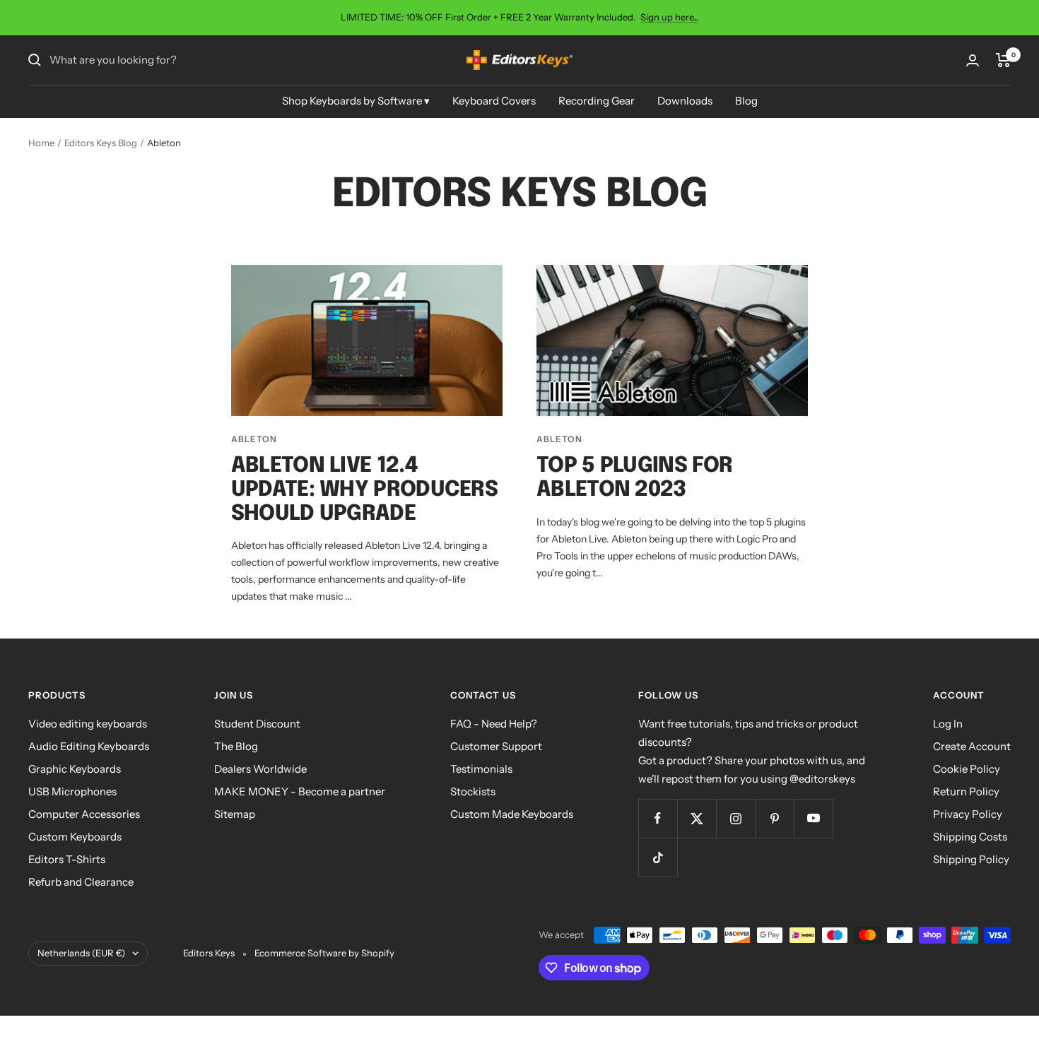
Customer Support (496, 746)
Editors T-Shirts (66, 859)
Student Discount (257, 723)
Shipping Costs (970, 836)
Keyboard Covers (494, 100)
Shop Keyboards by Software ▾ (356, 100)
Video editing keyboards (87, 723)
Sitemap (234, 814)
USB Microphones (72, 791)
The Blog (236, 746)
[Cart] (1003, 60)
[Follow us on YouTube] (813, 818)
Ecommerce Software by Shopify (324, 952)
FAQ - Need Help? (493, 723)
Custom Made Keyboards (511, 814)
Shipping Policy (971, 859)
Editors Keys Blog (100, 142)
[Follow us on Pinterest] (774, 818)
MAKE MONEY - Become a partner (299, 791)
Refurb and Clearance (81, 882)
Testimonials (481, 769)
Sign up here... (669, 17)
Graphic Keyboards (74, 769)
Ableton (254, 439)
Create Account (972, 746)
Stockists (472, 791)
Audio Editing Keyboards (88, 746)
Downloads (684, 100)
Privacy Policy (967, 814)
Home (41, 142)
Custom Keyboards (75, 836)
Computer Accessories (84, 814)
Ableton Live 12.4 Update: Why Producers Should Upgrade (364, 490)
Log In (948, 723)
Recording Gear (596, 100)
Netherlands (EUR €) (81, 952)
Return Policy (966, 791)
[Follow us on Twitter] (696, 818)
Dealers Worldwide (260, 769)
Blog (746, 100)
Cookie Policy (966, 769)
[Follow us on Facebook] (657, 818)
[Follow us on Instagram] (735, 818)
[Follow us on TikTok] (657, 857)
